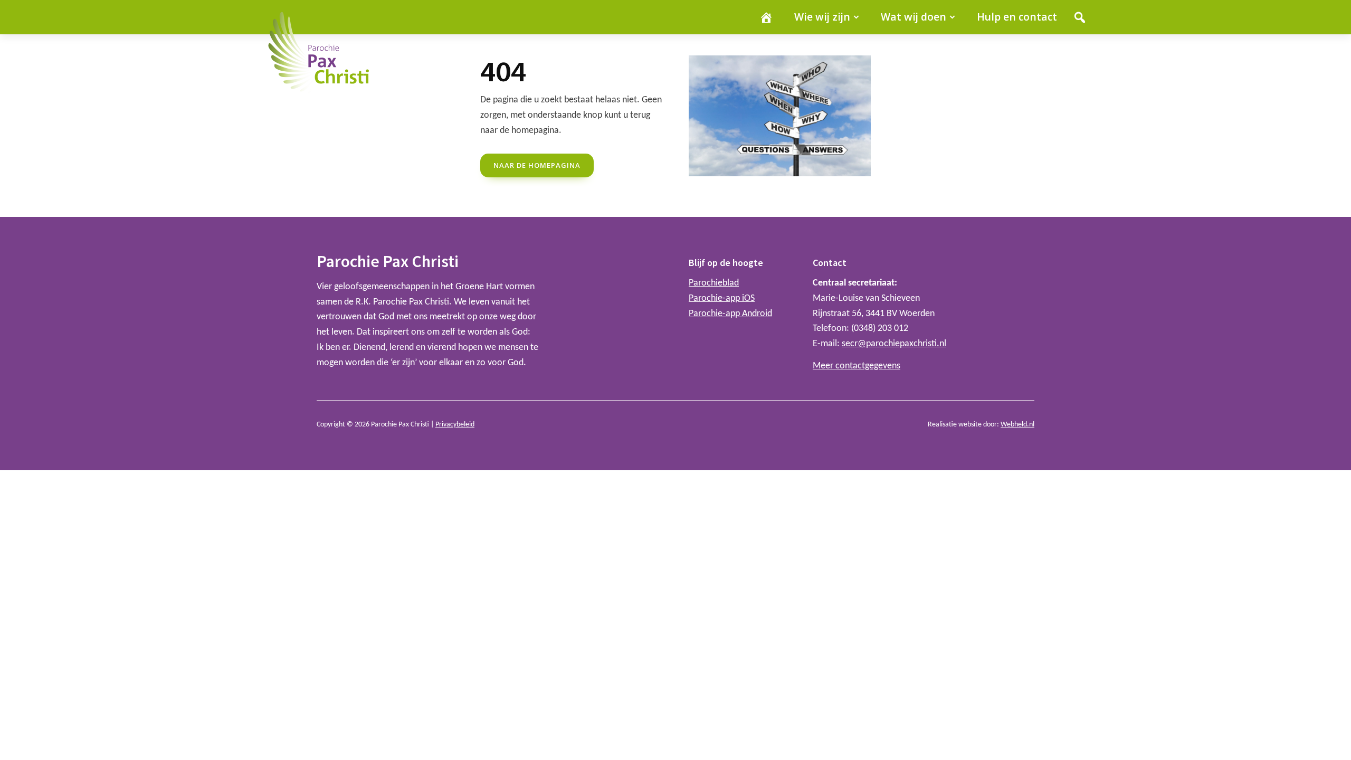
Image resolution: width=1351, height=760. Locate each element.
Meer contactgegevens (856, 366)
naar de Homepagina (537, 165)
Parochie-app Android (730, 314)
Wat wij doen (913, 17)
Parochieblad (714, 283)
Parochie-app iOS (722, 298)
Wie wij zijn (822, 17)
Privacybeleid (454, 424)
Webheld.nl (1017, 424)
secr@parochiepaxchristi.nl (894, 344)
